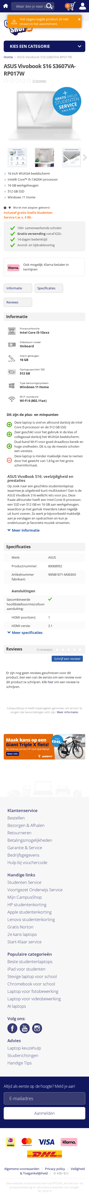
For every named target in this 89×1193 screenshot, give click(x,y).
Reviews (12, 302)
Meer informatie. (68, 712)
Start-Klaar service (24, 942)
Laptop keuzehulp (24, 1048)
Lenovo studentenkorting (31, 919)
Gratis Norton (20, 927)
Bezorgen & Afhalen (25, 825)
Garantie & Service (24, 847)
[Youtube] (25, 1028)
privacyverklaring (21, 1187)
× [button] (79, 19)
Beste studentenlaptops (29, 961)
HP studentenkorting (26, 904)
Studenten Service (24, 882)
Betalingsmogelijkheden (29, 840)
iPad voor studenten (26, 969)
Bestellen (16, 818)
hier (50, 682)
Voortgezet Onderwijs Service (35, 890)
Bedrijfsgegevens (23, 855)
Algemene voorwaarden (21, 1168)
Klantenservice (22, 810)
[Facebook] (12, 1028)
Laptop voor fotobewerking (32, 991)
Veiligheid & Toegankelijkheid (52, 1171)
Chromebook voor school (31, 984)
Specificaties (46, 288)
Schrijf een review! (67, 658)
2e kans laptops (22, 934)
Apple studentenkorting (29, 912)
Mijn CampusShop (24, 897)
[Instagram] (37, 1028)
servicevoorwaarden (50, 1187)
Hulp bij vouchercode (27, 862)
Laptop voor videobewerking (34, 999)
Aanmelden (44, 1113)
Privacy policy (55, 1168)
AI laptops (16, 1006)
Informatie (14, 288)
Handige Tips (19, 1063)
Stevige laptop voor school (32, 976)
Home (8, 57)
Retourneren (19, 833)
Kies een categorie (30, 46)
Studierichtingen (22, 1055)
